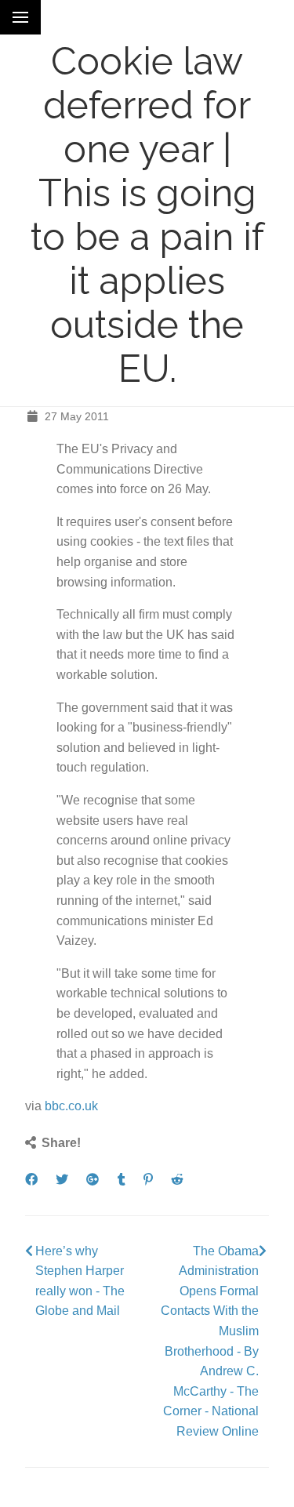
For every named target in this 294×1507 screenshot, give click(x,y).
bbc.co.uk (71, 1106)
